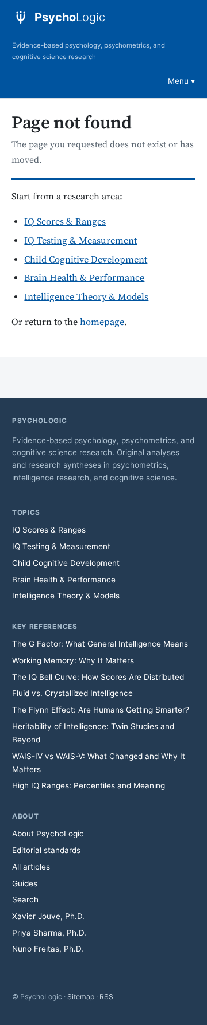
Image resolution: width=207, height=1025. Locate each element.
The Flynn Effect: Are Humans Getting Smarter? (100, 709)
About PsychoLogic (48, 833)
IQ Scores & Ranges (65, 222)
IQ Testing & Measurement (80, 241)
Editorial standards (46, 850)
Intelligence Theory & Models (86, 297)
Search (25, 899)
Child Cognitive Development (85, 260)
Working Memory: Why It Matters (73, 660)
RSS (106, 996)
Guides (24, 883)
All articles (31, 866)
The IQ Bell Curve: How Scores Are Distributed (98, 677)
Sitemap (80, 996)
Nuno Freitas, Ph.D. (47, 948)
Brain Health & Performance (84, 278)
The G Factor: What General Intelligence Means (100, 643)
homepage (102, 322)
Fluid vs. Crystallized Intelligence (72, 693)
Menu (178, 80)
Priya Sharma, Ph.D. (49, 932)
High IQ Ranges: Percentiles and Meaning (88, 785)
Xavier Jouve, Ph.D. (48, 916)
